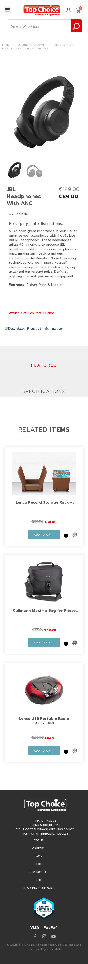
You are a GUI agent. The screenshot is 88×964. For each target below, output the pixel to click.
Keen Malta (54, 949)
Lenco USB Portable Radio (44, 718)
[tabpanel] (44, 378)
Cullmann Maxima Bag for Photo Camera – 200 (44, 613)
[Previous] (12, 112)
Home (7, 45)
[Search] (76, 26)
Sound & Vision (30, 45)
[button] (7, 9)
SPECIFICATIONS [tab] (44, 391)
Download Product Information (35, 328)
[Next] (76, 112)
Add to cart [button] (44, 535)
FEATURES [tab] (44, 365)
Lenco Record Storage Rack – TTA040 (44, 505)
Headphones (38, 48)
